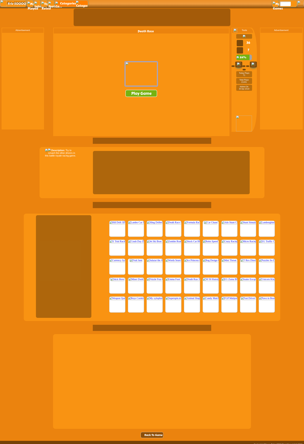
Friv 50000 (17, 3)
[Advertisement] (152, 17)
